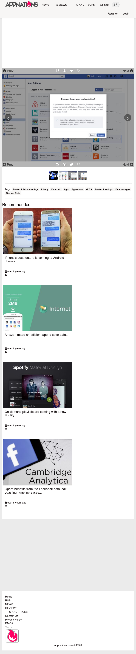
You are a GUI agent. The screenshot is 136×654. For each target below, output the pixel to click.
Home (8, 596)
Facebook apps (122, 189)
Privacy (44, 189)
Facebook (56, 189)
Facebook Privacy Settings (25, 189)
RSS (8, 600)
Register (113, 13)
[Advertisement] (68, 43)
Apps (66, 189)
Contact (104, 4)
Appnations (77, 189)
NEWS (45, 4)
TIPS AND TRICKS (83, 4)
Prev (9, 70)
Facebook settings (103, 189)
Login (126, 13)
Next (126, 70)
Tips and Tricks (13, 193)
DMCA (9, 623)
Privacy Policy (13, 619)
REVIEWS (61, 4)
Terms (9, 627)
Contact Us (11, 616)
